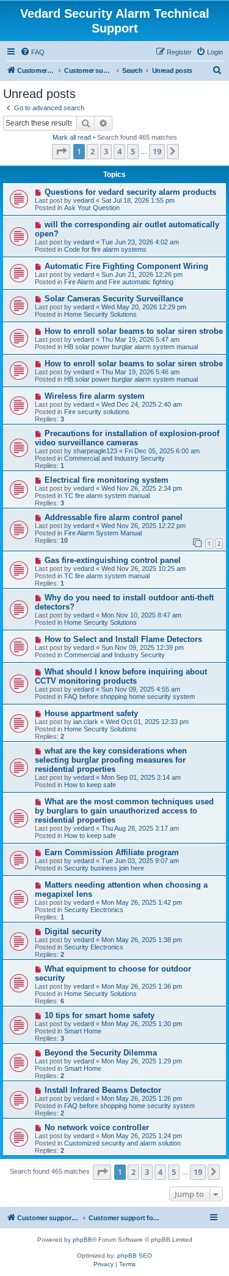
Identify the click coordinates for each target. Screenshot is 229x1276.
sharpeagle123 (95, 451)
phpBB (82, 1239)
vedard (83, 200)
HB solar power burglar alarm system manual (131, 346)
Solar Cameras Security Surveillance (114, 298)
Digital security (73, 931)
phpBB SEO (134, 1255)
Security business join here (104, 868)
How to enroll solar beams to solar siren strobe (134, 331)
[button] (61, 151)
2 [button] (92, 151)
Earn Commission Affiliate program (112, 852)
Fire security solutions (96, 411)
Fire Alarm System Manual (103, 533)
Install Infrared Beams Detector (103, 1090)
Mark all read (72, 137)
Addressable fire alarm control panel (114, 517)
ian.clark (85, 721)
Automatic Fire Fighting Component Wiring (126, 266)
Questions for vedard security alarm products (130, 192)
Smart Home (82, 1031)
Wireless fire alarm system (95, 396)
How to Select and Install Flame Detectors (123, 639)
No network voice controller (97, 1127)
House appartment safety (91, 713)
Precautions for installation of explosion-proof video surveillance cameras (127, 438)
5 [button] (133, 151)
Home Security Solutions (100, 314)
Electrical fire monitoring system (107, 480)
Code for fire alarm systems (105, 249)
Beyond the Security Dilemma (101, 1052)
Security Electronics (93, 909)
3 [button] (106, 151)
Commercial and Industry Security (114, 458)
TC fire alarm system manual (107, 495)
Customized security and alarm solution (122, 1143)
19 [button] (157, 151)
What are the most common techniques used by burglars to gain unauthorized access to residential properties (124, 811)
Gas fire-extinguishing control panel (113, 560)
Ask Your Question (92, 207)
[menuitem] (32, 52)
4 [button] (119, 151)
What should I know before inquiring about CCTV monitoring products (121, 676)
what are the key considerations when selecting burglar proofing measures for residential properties (111, 760)
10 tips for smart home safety (99, 1015)
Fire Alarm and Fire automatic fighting (118, 281)
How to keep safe (90, 784)
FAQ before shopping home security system (129, 696)
